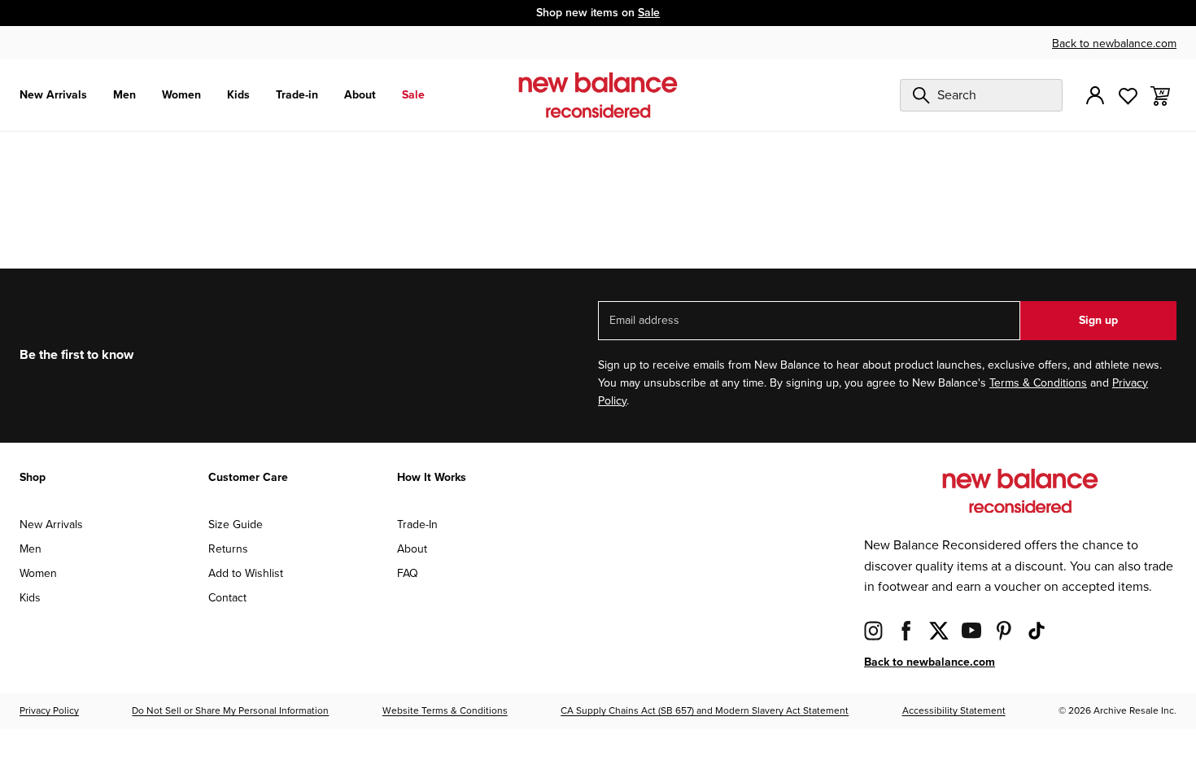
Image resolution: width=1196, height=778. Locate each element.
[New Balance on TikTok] (1036, 630)
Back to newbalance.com (1114, 43)
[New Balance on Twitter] (939, 630)
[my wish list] (1127, 94)
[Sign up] (1095, 95)
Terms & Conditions (1038, 383)
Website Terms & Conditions (445, 711)
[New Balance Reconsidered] (598, 95)
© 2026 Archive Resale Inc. (1117, 711)
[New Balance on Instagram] (874, 630)
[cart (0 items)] (1160, 94)
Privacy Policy (49, 711)
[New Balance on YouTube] (971, 630)
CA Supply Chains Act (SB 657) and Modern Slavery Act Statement (705, 711)
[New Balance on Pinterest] (1004, 630)
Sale (649, 13)
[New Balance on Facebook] (906, 630)
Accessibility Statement (954, 711)
